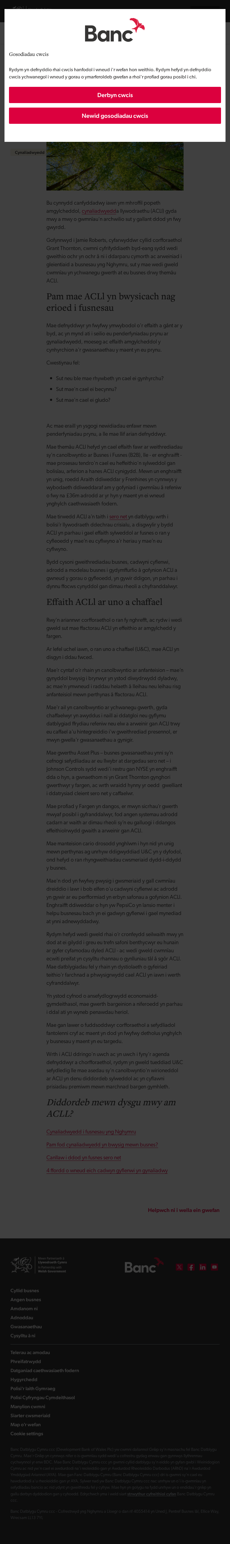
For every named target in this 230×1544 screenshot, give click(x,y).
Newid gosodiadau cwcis (115, 115)
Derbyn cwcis (115, 95)
